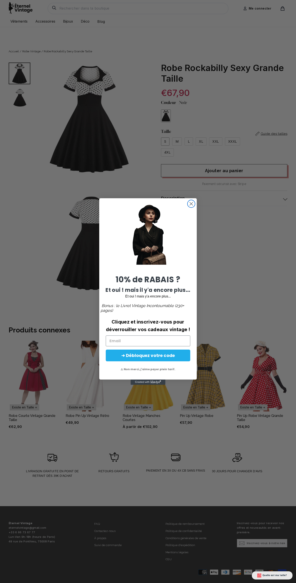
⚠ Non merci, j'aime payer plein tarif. (148, 369)
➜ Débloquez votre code (148, 355)
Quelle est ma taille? (274, 575)
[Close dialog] (191, 204)
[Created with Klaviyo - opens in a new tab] (148, 382)
